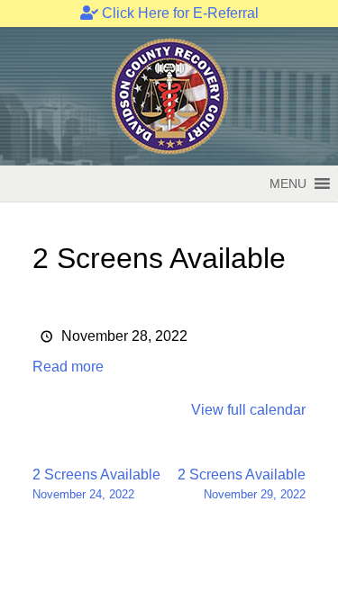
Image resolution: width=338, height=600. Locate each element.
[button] (287, 183)
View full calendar (248, 409)
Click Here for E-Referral (178, 13)
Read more (68, 366)
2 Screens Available (96, 484)
